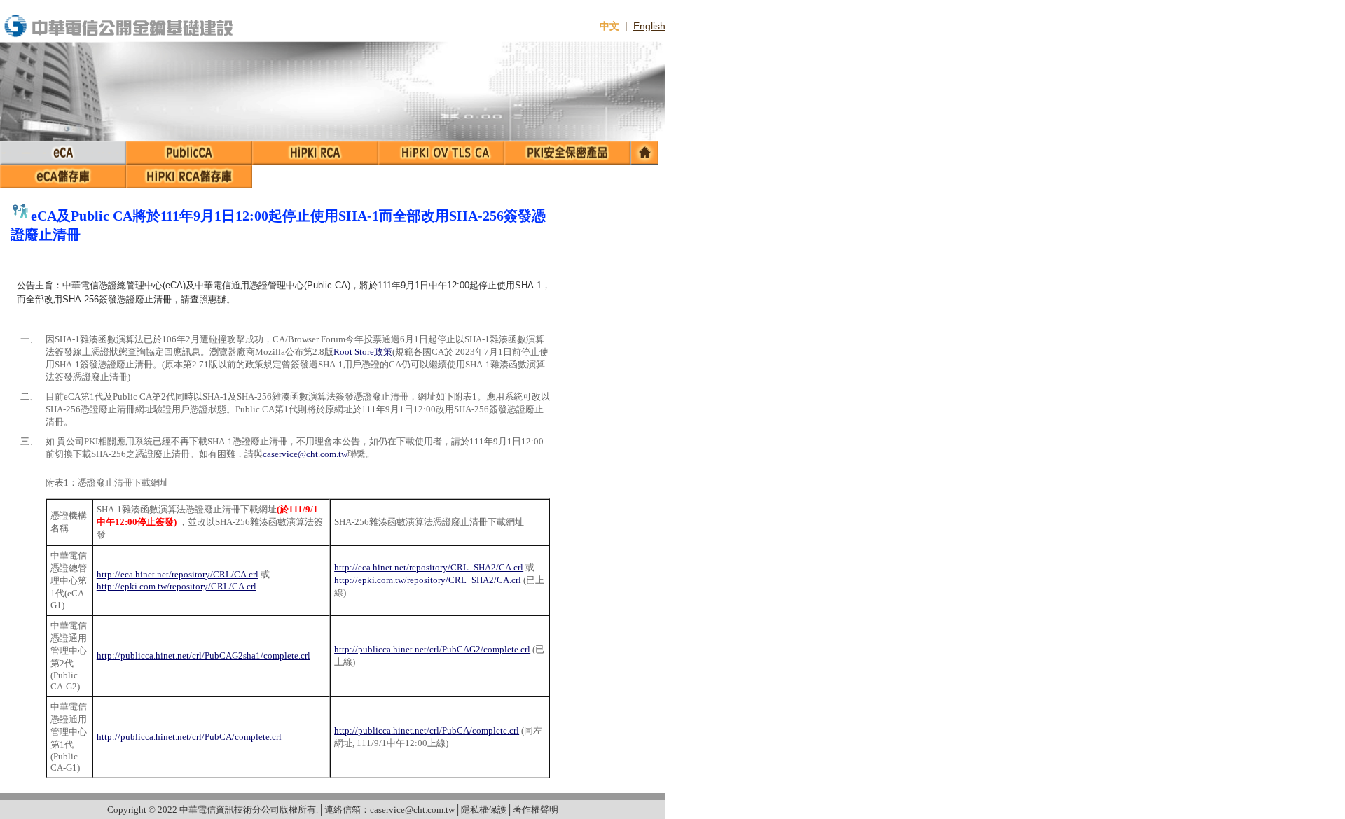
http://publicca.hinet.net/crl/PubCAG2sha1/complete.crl (203, 655)
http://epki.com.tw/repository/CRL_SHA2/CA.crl (427, 580)
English (649, 25)
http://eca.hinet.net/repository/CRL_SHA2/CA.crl (428, 567)
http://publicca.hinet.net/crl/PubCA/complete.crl (189, 737)
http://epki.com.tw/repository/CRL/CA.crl (176, 586)
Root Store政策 (362, 351)
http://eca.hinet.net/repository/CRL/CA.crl (177, 574)
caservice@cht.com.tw (305, 454)
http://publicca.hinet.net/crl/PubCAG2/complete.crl (432, 649)
